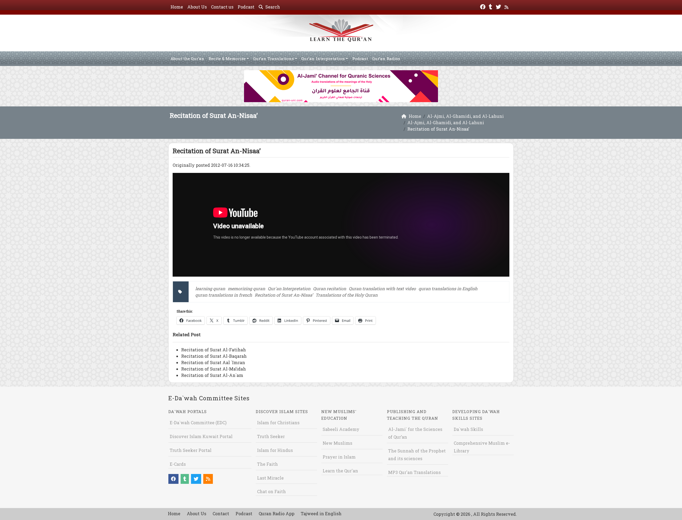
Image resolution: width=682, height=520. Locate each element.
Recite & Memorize (227, 58)
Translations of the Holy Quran (346, 295)
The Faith (267, 464)
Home (176, 7)
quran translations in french (223, 295)
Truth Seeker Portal (191, 450)
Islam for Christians (278, 422)
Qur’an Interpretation (323, 58)
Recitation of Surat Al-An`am (212, 375)
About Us (197, 7)
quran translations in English (448, 288)
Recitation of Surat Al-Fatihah (213, 349)
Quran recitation (329, 288)
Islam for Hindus (275, 450)
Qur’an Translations (273, 58)
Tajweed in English (321, 513)
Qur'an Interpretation (289, 288)
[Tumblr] (491, 6)
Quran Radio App (276, 513)
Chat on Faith (271, 491)
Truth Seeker (271, 436)
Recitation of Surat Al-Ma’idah (213, 369)
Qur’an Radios (386, 58)
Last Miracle (270, 478)
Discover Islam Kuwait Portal (201, 436)
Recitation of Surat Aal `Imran (213, 362)
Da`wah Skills (468, 429)
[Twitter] (499, 6)
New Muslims (337, 443)
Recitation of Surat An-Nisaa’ (284, 295)
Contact (221, 513)
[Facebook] (483, 6)
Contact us (222, 7)
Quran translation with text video (382, 288)
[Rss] (507, 6)
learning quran (210, 288)
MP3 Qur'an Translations (414, 472)
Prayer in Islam (339, 457)
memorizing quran (246, 288)
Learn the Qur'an (340, 470)
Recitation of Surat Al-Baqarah (214, 356)
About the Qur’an (187, 58)
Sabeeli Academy (341, 429)
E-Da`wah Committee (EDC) (198, 422)
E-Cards (178, 464)
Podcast (246, 7)
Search (272, 7)
